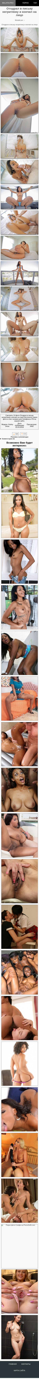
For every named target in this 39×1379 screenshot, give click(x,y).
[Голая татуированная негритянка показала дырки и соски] (20, 607)
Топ (35, 3)
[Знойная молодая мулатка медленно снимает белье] (20, 516)
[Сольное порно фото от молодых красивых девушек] (20, 1291)
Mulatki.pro (7, 3)
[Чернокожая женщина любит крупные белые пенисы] (20, 1109)
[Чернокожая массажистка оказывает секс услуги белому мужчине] (20, 744)
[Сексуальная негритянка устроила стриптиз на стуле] (20, 1063)
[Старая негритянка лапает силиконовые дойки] (20, 698)
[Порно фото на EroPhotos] (20, 1200)
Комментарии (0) (8, 439)
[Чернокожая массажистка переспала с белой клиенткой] (20, 1018)
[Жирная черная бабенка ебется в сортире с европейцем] (20, 653)
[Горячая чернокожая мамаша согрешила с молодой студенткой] (20, 470)
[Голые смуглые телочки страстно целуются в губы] (20, 926)
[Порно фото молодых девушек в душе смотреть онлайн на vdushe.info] (20, 1337)
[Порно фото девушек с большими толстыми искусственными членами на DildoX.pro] (20, 1155)
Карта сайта (19, 1370)
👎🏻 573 (23, 434)
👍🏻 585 (15, 434)
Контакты (25, 1364)
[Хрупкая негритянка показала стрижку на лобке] (20, 561)
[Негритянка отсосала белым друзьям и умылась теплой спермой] (20, 790)
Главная (13, 1364)
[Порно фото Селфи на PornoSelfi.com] (20, 1246)
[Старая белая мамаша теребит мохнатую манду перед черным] (20, 881)
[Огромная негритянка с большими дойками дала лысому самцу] (20, 835)
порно (25, 3)
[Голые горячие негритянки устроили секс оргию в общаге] (20, 972)
